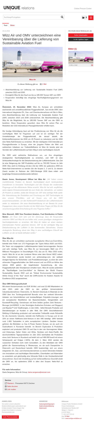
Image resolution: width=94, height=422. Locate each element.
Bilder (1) (72, 49)
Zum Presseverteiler (10, 417)
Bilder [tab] (12, 25)
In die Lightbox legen (81, 39)
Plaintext (10, 383)
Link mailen (11, 389)
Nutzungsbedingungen (46, 404)
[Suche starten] (62, 17)
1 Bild (44, 84)
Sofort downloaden (80, 35)
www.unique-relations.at (73, 418)
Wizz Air (32, 80)
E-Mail (67, 416)
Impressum (43, 408)
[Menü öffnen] (90, 17)
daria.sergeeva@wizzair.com (39, 372)
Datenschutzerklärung (46, 406)
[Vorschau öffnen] (32, 62)
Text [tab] (5, 25)
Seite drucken (12, 386)
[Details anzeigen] (92, 65)
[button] (84, 17)
